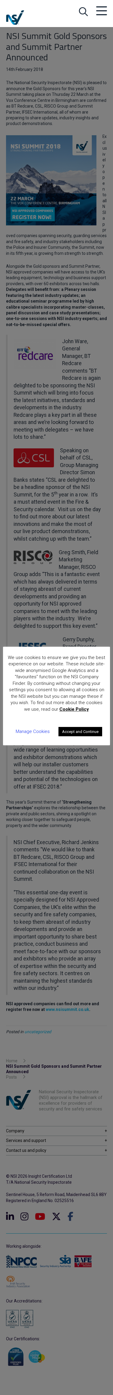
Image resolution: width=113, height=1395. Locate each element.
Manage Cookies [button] (33, 731)
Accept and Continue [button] (80, 731)
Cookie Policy (74, 709)
